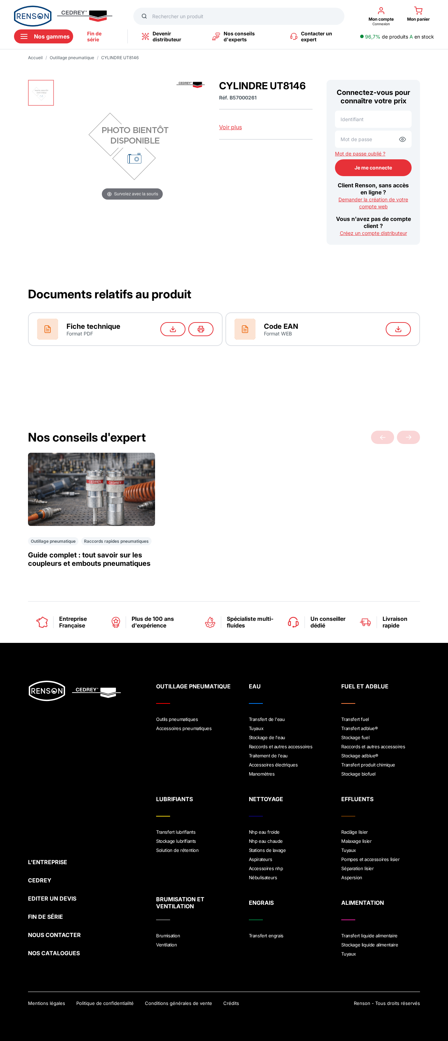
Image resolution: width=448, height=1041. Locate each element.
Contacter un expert (316, 36)
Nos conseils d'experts (239, 36)
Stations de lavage (267, 850)
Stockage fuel (355, 737)
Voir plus (230, 127)
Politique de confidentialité (105, 1003)
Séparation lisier (357, 868)
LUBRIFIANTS (174, 799)
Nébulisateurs (263, 877)
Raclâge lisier (354, 832)
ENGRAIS (261, 902)
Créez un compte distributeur (373, 233)
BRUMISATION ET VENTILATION (180, 903)
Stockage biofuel (358, 774)
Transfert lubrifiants (176, 832)
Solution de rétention (177, 850)
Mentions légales (46, 1003)
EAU (255, 686)
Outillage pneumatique (72, 57)
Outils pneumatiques (177, 719)
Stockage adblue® (359, 755)
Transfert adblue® (359, 728)
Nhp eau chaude (266, 841)
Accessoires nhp (266, 868)
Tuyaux (256, 728)
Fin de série (94, 36)
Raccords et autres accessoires (281, 746)
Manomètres (262, 774)
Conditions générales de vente (178, 1003)
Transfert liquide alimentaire (369, 935)
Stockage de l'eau (267, 737)
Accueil (35, 57)
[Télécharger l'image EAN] (398, 329)
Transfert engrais (266, 935)
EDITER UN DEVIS (52, 898)
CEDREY (39, 880)
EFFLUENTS (357, 799)
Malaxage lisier (356, 841)
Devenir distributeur (167, 36)
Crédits (231, 1003)
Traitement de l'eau (268, 755)
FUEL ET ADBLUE (364, 686)
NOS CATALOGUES (54, 953)
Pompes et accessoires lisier (370, 859)
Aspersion (351, 877)
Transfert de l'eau (267, 719)
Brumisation (168, 935)
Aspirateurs (260, 859)
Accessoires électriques (273, 765)
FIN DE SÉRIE (45, 916)
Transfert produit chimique (368, 765)
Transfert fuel (355, 719)
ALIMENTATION (362, 902)
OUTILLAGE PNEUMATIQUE (193, 686)
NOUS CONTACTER (54, 934)
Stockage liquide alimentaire (369, 945)
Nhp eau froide (264, 832)
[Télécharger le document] (173, 329)
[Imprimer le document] (201, 329)
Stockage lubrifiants (176, 841)
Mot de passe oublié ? (360, 154)
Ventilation (166, 945)
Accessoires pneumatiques (183, 728)
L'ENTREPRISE (47, 862)
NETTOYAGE (266, 799)
